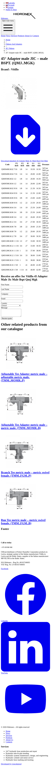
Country (4, 303)
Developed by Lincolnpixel (11, 764)
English (10, 7)
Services (14, 36)
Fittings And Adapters (14, 44)
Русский (11, 5)
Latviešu (11, 3)
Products (21, 36)
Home (3, 36)
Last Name (5, 289)
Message (4, 308)
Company (4, 294)
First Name (5, 285)
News (8, 36)
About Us (28, 36)
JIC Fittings (10, 48)
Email (3, 299)
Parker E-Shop (11, 10)
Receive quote (7, 318)
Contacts (35, 36)
